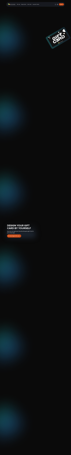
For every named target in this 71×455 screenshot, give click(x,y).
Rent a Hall (29, 4)
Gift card (18, 4)
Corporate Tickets (36, 4)
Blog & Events (23, 4)
